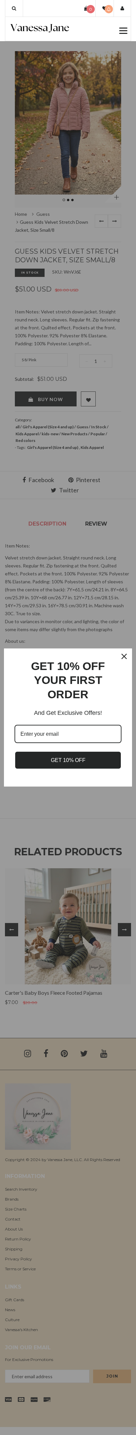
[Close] (124, 656)
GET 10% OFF (68, 760)
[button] (14, 8)
